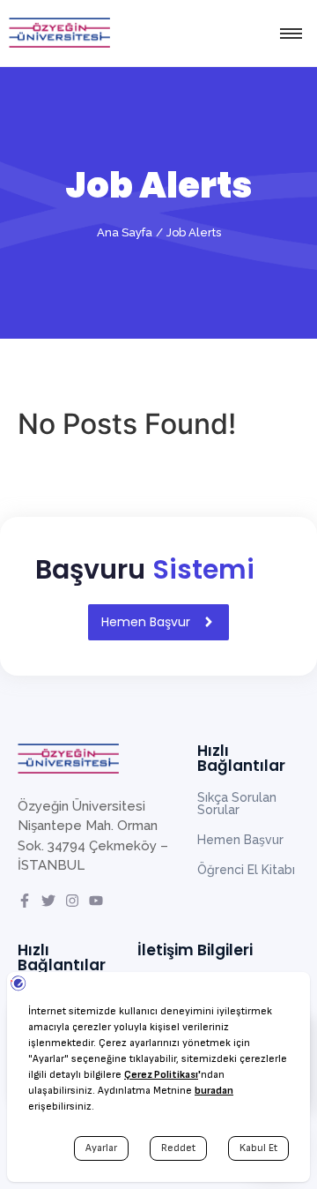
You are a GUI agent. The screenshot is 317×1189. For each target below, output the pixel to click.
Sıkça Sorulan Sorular (236, 803)
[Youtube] (96, 901)
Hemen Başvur (240, 840)
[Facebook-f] (25, 901)
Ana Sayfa (124, 232)
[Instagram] (72, 901)
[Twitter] (48, 901)
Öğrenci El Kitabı (246, 870)
